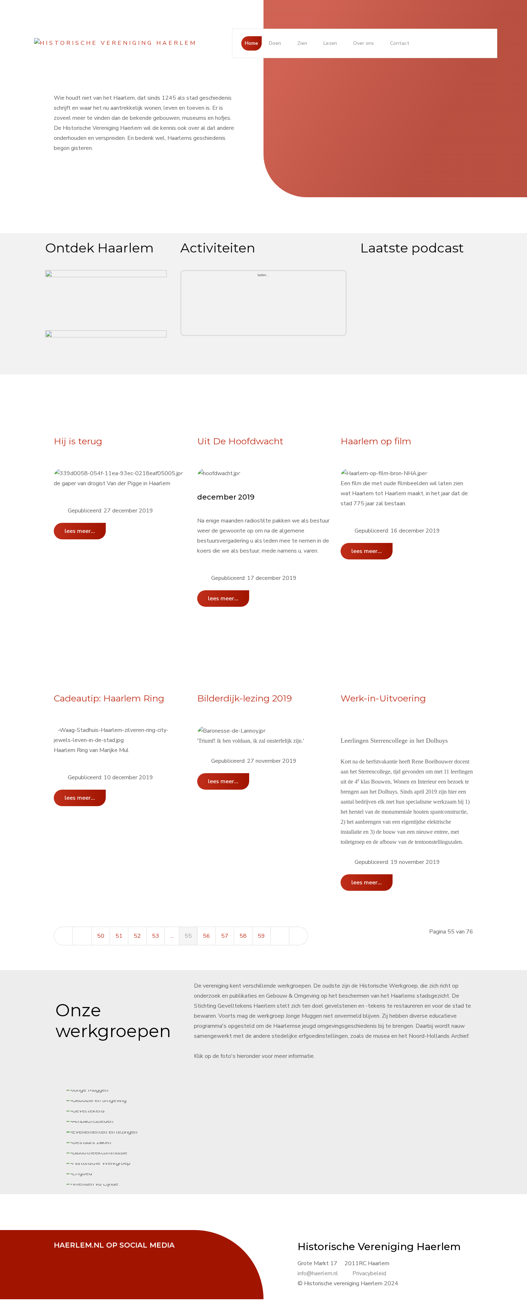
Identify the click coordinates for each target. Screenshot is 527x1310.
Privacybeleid (369, 1273)
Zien (302, 43)
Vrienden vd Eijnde (275, 649)
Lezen (330, 43)
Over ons (363, 43)
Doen (275, 43)
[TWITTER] (81, 1255)
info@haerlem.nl (318, 1273)
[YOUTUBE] (99, 1255)
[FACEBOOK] (63, 1255)
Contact (399, 43)
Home (251, 43)
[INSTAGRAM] (116, 1255)
